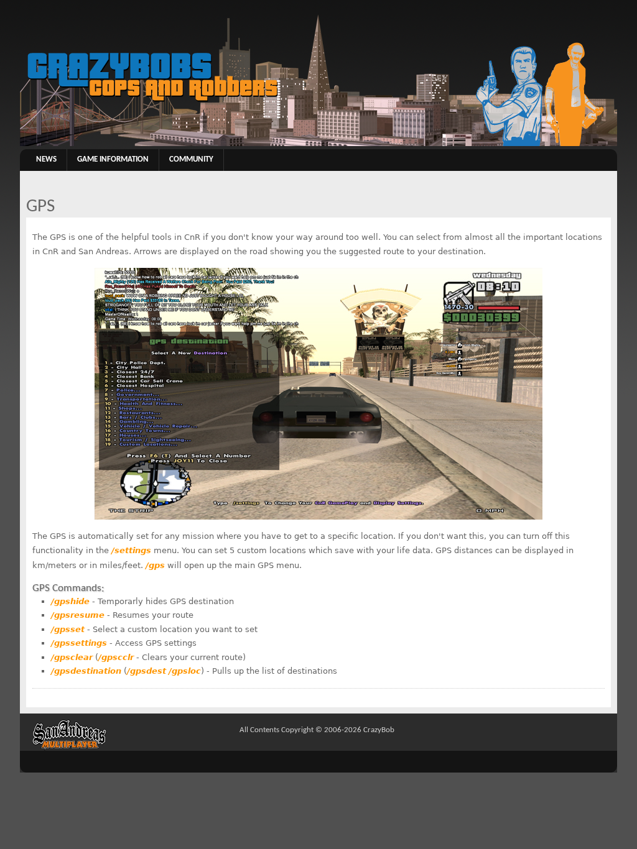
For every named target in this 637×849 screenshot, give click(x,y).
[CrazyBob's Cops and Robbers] (318, 144)
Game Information (113, 159)
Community (191, 159)
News (46, 159)
